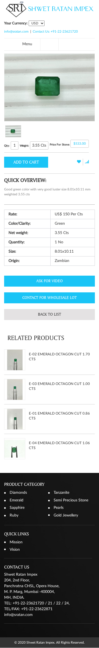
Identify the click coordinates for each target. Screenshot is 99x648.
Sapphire (17, 508)
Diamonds (18, 493)
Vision (15, 550)
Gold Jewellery (66, 515)
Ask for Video (49, 281)
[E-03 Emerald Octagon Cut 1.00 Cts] (14, 389)
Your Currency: (16, 23)
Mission (16, 542)
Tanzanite (61, 493)
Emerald (16, 500)
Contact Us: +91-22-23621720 (55, 31)
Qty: (7, 145)
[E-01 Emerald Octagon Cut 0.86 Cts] (14, 419)
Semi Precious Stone (71, 500)
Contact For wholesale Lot (49, 298)
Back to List (49, 314)
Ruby (14, 515)
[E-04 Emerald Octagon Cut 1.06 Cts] (14, 448)
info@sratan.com (16, 31)
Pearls (59, 508)
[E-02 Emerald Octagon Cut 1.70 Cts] (14, 359)
